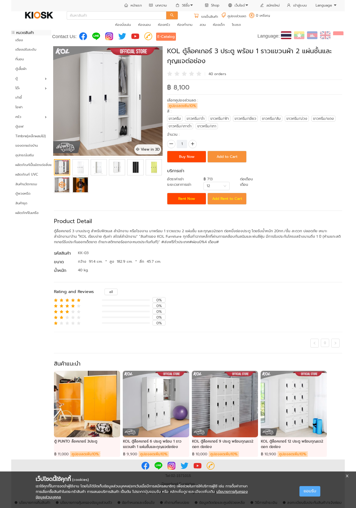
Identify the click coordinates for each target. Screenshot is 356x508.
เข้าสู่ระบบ (300, 5)
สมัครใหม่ (273, 5)
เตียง (19, 40)
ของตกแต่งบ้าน (26, 145)
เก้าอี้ (18, 97)
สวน (203, 24)
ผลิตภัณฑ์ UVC (26, 174)
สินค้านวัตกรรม (26, 184)
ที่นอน (19, 59)
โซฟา (18, 107)
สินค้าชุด (21, 203)
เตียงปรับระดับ (25, 49)
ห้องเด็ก (219, 24)
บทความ (161, 5)
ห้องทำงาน (184, 24)
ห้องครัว (164, 24)
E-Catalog (166, 36)
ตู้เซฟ (19, 126)
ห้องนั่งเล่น (123, 24)
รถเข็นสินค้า (209, 16)
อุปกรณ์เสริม (24, 155)
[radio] (169, 73)
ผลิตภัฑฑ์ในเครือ (27, 212)
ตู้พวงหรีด (22, 193)
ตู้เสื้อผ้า (20, 68)
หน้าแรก (136, 5)
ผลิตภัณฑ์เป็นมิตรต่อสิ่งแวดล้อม (31, 164)
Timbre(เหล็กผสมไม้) (30, 136)
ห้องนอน (144, 24)
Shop (215, 5)
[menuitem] (133, 5)
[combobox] (217, 186)
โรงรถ (236, 24)
